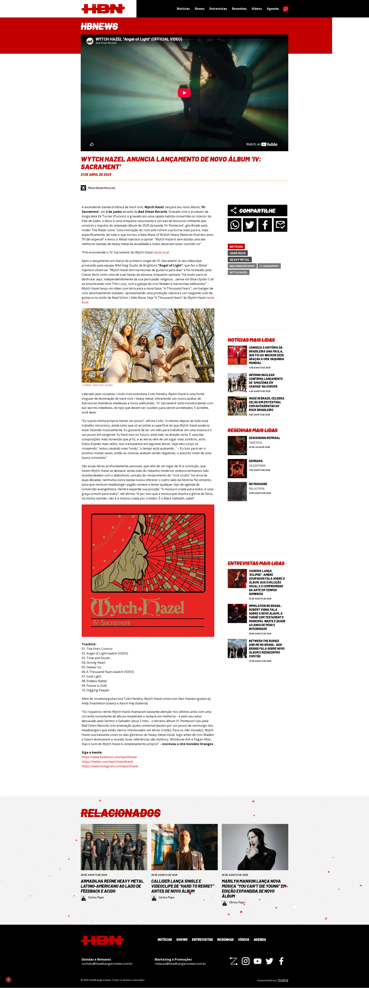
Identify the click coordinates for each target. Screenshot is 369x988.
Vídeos (257, 9)
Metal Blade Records (101, 188)
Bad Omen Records (242, 265)
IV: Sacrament (269, 265)
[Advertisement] (257, 306)
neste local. (162, 252)
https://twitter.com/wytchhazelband (107, 761)
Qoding (283, 980)
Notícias (183, 9)
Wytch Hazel (239, 272)
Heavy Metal (240, 259)
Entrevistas (218, 9)
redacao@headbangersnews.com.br (180, 964)
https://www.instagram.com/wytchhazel (110, 766)
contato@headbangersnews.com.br (107, 964)
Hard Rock (238, 253)
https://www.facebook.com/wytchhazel (109, 757)
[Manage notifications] (8, 979)
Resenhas (239, 9)
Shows (199, 9)
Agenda (273, 9)
